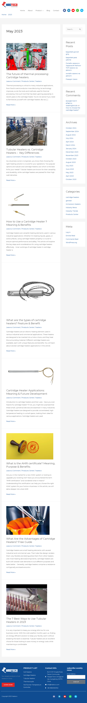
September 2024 (72, 131)
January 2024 (71, 149)
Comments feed (72, 239)
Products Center (28, 81)
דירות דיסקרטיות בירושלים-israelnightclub (71, 103)
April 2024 (70, 142)
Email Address (71, 674)
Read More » (11, 104)
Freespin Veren (71, 79)
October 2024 (71, 128)
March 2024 (70, 145)
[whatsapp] (78, 10)
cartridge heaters (72, 197)
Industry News (71, 207)
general (69, 201)
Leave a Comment (13, 81)
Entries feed (70, 236)
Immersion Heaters (73, 204)
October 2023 (71, 159)
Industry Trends (72, 211)
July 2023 (69, 166)
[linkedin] (69, 10)
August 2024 (71, 135)
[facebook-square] (65, 10)
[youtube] (74, 10)
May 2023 (69, 172)
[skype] (82, 10)
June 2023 (70, 169)
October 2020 (71, 179)
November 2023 (72, 155)
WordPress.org (71, 242)
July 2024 (69, 138)
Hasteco (14, 696)
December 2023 (72, 152)
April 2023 (70, 176)
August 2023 (71, 162)
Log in (68, 232)
